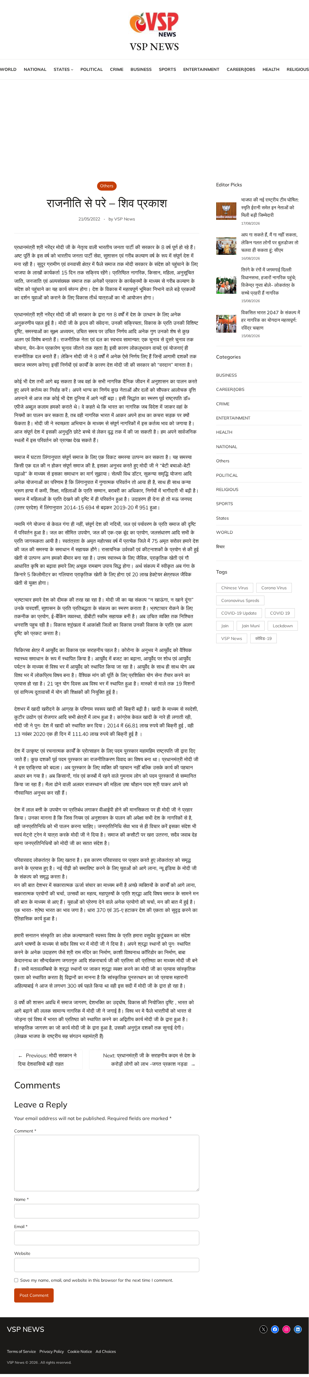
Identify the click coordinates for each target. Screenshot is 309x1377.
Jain (225, 625)
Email (20, 1226)
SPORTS (224, 503)
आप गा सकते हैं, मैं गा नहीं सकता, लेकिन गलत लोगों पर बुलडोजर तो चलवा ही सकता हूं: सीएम (269, 242)
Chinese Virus (234, 587)
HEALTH (224, 432)
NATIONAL (226, 446)
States (222, 518)
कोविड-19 (263, 638)
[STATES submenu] (72, 69)
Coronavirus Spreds (240, 600)
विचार (220, 546)
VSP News (124, 219)
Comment (25, 1131)
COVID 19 (280, 613)
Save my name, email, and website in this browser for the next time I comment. (96, 1280)
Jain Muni (251, 625)
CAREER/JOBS (230, 389)
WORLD (224, 532)
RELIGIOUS (227, 489)
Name (21, 1199)
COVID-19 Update (239, 613)
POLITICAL (227, 475)
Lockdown (283, 625)
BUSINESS (226, 375)
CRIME (222, 404)
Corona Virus (274, 587)
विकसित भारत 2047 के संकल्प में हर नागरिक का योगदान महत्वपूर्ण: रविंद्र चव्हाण (270, 320)
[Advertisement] (154, 129)
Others (106, 185)
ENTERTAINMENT (233, 418)
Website (22, 1253)
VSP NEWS (154, 46)
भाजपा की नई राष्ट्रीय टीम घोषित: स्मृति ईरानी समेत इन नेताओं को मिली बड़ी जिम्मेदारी (270, 207)
